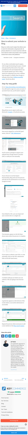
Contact (3, 406)
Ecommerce (13, 38)
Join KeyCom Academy (15, 2)
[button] (15, 6)
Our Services (4, 400)
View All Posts (14, 369)
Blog (7, 38)
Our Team (4, 409)
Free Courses (5, 398)
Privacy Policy (5, 415)
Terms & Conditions (7, 412)
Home (2, 38)
